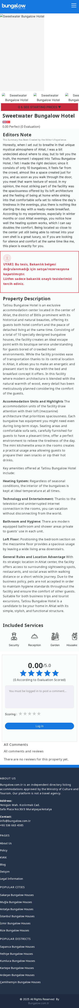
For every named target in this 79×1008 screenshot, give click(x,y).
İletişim (5, 871)
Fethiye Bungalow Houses (16, 954)
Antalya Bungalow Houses (16, 909)
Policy (3, 850)
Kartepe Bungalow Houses (17, 968)
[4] (34, 713)
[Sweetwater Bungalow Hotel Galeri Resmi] (17, 97)
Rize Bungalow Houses (14, 930)
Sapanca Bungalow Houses (17, 946)
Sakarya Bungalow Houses (17, 895)
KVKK (3, 857)
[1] (20, 713)
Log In (40, 726)
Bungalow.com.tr (38, 1003)
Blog (3, 864)
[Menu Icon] (74, 6)
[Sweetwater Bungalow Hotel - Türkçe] (8, 121)
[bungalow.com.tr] (14, 4)
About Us (6, 843)
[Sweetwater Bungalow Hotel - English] (4, 121)
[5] (38, 713)
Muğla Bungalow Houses (16, 902)
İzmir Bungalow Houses (15, 923)
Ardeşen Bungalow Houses (17, 975)
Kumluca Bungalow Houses (17, 961)
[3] (29, 713)
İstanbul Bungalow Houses (17, 916)
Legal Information (11, 878)
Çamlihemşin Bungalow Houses (20, 982)
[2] (25, 713)
